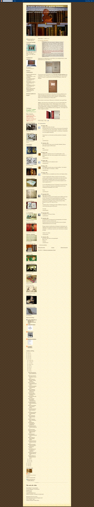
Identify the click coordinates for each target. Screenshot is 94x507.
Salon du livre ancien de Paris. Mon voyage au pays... (32, 376)
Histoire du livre (30, 331)
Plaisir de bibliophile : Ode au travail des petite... (31, 416)
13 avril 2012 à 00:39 (45, 210)
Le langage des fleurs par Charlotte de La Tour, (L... (32, 441)
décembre (30, 360)
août (29, 365)
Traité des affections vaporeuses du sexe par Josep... (32, 435)
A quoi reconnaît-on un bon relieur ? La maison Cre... (32, 449)
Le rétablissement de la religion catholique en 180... (32, 403)
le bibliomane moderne (31, 324)
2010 (28, 464)
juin (29, 368)
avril (29, 370)
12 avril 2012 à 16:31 (45, 170)
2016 (28, 353)
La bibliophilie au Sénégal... (31, 447)
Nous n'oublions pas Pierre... (30, 81)
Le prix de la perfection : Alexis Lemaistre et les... (32, 409)
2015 (28, 354)
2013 (28, 357)
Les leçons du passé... (31, 429)
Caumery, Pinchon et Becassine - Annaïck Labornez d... (32, 380)
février (29, 460)
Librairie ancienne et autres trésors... (45, 6)
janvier (29, 461)
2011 (28, 463)
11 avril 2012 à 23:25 (45, 140)
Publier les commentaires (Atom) (49, 250)
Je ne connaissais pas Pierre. (30, 78)
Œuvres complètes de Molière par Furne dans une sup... (31, 390)
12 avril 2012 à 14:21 (45, 163)
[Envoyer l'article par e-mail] (48, 120)
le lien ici (57, 75)
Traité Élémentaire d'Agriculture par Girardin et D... (31, 423)
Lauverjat (44, 194)
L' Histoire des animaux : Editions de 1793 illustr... (32, 431)
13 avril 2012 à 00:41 (45, 215)
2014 (28, 356)
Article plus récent (41, 247)
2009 (28, 465)
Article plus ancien (64, 247)
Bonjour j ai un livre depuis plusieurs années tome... (30, 89)
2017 (28, 352)
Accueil (52, 247)
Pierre (29, 473)
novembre (30, 361)
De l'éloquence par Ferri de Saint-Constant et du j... (32, 426)
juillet (29, 366)
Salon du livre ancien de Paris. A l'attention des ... (32, 373)
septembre (30, 364)
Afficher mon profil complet (30, 477)
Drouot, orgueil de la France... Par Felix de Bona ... (32, 420)
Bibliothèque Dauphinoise (32, 339)
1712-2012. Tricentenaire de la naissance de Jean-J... (32, 387)
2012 (28, 358)
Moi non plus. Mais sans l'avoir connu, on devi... (31, 75)
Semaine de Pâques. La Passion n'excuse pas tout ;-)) (32, 456)
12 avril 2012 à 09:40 (45, 149)
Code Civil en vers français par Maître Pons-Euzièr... (31, 393)
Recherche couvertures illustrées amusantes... (32, 445)
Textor (44, 125)
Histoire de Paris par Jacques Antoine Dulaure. (31, 438)
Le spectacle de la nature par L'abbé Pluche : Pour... (32, 413)
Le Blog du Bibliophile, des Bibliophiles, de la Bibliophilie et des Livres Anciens (32, 321)
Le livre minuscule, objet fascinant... (32, 397)
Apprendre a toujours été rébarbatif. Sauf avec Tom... (32, 453)
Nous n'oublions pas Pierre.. (30, 85)
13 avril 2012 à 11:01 (45, 242)
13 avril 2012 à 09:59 (45, 234)
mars (29, 459)
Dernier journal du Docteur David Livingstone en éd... (32, 399)
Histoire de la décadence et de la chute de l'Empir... (32, 406)
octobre (29, 362)
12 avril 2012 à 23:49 (45, 191)
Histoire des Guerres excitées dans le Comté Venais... (32, 383)
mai (29, 369)
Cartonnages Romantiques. (30, 347)
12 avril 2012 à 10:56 (45, 157)
